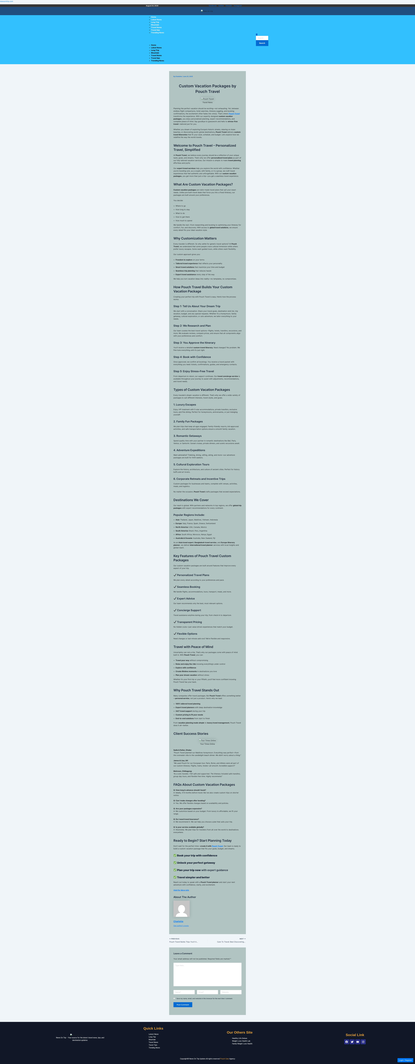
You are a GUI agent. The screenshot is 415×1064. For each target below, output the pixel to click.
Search (263, 42)
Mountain (155, 25)
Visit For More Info (181, 890)
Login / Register (405, 1060)
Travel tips (155, 30)
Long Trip (155, 22)
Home (153, 17)
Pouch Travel (234, 114)
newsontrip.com (6, 1)
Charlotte (178, 921)
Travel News (156, 27)
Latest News (156, 20)
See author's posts (181, 926)
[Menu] (149, 38)
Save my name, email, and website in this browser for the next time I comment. (204, 998)
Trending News (157, 32)
